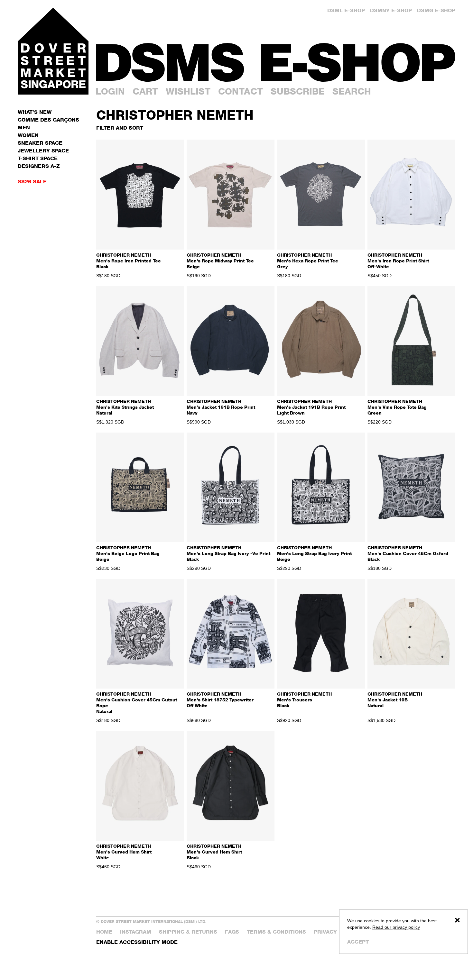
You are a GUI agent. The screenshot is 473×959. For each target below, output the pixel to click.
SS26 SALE (32, 181)
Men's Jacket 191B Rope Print (221, 407)
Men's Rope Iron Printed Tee (128, 260)
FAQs (232, 932)
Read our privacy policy (396, 927)
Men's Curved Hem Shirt (124, 851)
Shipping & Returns (188, 932)
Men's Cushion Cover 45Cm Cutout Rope (136, 702)
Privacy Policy (336, 932)
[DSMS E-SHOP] (275, 62)
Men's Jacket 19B (394, 699)
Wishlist (188, 91)
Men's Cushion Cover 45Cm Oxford (407, 553)
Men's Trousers (304, 699)
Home (104, 932)
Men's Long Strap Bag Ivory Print (314, 553)
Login (110, 91)
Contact (240, 91)
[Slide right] (177, 194)
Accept (358, 942)
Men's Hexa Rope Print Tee (307, 260)
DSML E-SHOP (346, 10)
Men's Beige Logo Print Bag (128, 553)
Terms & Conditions (276, 932)
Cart (145, 91)
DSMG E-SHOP (436, 10)
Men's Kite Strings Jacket (125, 407)
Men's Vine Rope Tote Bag (397, 407)
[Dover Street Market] (53, 51)
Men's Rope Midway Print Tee (220, 260)
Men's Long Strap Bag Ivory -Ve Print (228, 553)
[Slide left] (103, 194)
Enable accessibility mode (137, 942)
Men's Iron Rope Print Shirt (398, 260)
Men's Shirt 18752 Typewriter (220, 699)
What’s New (34, 112)
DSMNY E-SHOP (391, 10)
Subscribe (298, 91)
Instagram (135, 932)
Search (351, 91)
